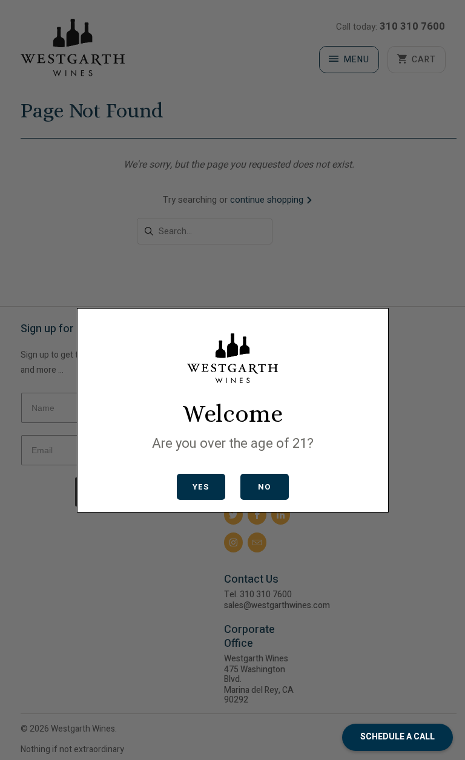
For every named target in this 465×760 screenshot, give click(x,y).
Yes (201, 487)
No (264, 487)
